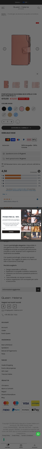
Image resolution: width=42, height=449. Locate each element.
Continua (11, 231)
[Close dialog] (40, 211)
